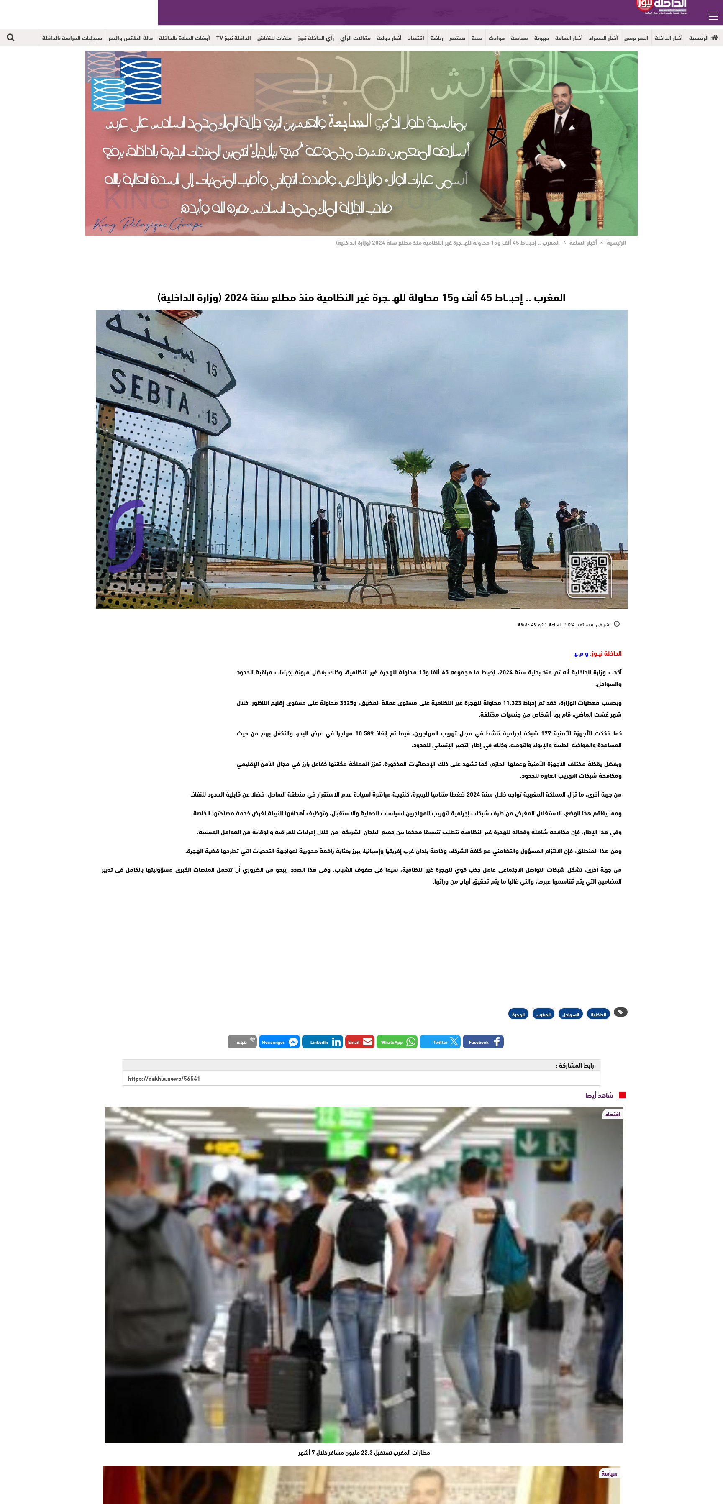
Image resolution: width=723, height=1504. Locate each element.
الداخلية (598, 1013)
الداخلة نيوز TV (233, 37)
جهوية (541, 37)
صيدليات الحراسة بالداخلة (72, 37)
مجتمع (457, 37)
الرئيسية (699, 37)
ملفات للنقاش (274, 37)
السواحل (570, 1013)
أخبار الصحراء (603, 37)
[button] (483, 1041)
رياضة (437, 37)
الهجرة (518, 1013)
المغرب (543, 1013)
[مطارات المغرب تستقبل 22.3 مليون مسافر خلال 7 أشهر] (364, 1275)
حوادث (497, 37)
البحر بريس (636, 37)
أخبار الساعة (569, 37)
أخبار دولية (389, 37)
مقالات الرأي (355, 37)
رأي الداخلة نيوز (316, 37)
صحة (477, 37)
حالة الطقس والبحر (130, 37)
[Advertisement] (161, 699)
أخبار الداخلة (669, 37)
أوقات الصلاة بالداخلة (184, 37)
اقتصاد (416, 37)
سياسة (519, 37)
